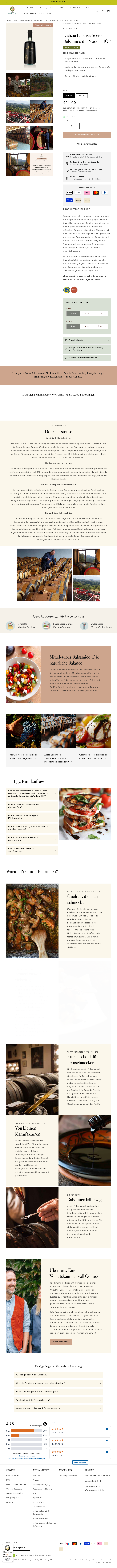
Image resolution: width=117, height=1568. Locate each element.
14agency (53, 1560)
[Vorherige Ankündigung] (6, 2)
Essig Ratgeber (12, 1498)
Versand (84, 108)
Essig (15, 20)
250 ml (82, 96)
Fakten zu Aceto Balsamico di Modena (44, 1524)
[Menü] (11, 1545)
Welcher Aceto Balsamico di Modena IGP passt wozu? (93, 757)
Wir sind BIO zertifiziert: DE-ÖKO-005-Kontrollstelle (33, 1555)
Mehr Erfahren (60, 1342)
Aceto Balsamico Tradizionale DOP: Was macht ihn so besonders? (56, 758)
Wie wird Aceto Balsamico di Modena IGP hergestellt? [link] (23, 757)
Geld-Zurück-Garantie (16, 1484)
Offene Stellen (39, 1507)
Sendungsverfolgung (41, 1484)
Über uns (36, 1476)
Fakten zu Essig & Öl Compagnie (41, 1512)
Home (9, 20)
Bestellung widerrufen (68, 1476)
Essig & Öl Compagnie (25, 1560)
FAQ (8, 1480)
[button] (29, 8)
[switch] (7, 1559)
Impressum (37, 1498)
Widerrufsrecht (98, 1560)
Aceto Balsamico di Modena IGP (31, 20)
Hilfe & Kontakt (12, 1476)
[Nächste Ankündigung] (110, 2)
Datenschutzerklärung (42, 1489)
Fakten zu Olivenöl (40, 1519)
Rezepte (9, 1502)
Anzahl (66, 121)
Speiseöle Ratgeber (14, 1493)
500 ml (69, 96)
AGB (34, 1493)
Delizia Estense (70, 28)
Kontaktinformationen (103, 1562)
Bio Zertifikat (38, 1502)
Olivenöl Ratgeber (14, 1489)
